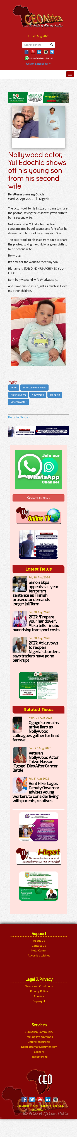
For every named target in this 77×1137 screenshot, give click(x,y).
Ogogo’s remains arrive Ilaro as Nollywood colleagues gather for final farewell (36, 731)
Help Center (39, 950)
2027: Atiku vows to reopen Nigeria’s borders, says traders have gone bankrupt (36, 651)
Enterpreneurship (39, 1041)
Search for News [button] (40, 497)
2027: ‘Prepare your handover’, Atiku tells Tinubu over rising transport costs (36, 623)
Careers (39, 1051)
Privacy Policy (39, 991)
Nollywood (38, 394)
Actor (14, 387)
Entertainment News (34, 387)
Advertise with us (39, 955)
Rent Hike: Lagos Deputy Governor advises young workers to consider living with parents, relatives (36, 792)
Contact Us (39, 945)
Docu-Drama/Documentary (39, 1046)
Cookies (39, 996)
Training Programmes (39, 1036)
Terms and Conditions (39, 986)
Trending (55, 394)
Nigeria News (18, 394)
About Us (39, 940)
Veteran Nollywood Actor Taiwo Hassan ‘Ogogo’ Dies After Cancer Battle (36, 761)
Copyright (39, 1001)
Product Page (39, 1056)
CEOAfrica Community (39, 1031)
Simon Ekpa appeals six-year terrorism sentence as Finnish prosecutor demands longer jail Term (35, 593)
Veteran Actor (19, 401)
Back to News (18, 417)
